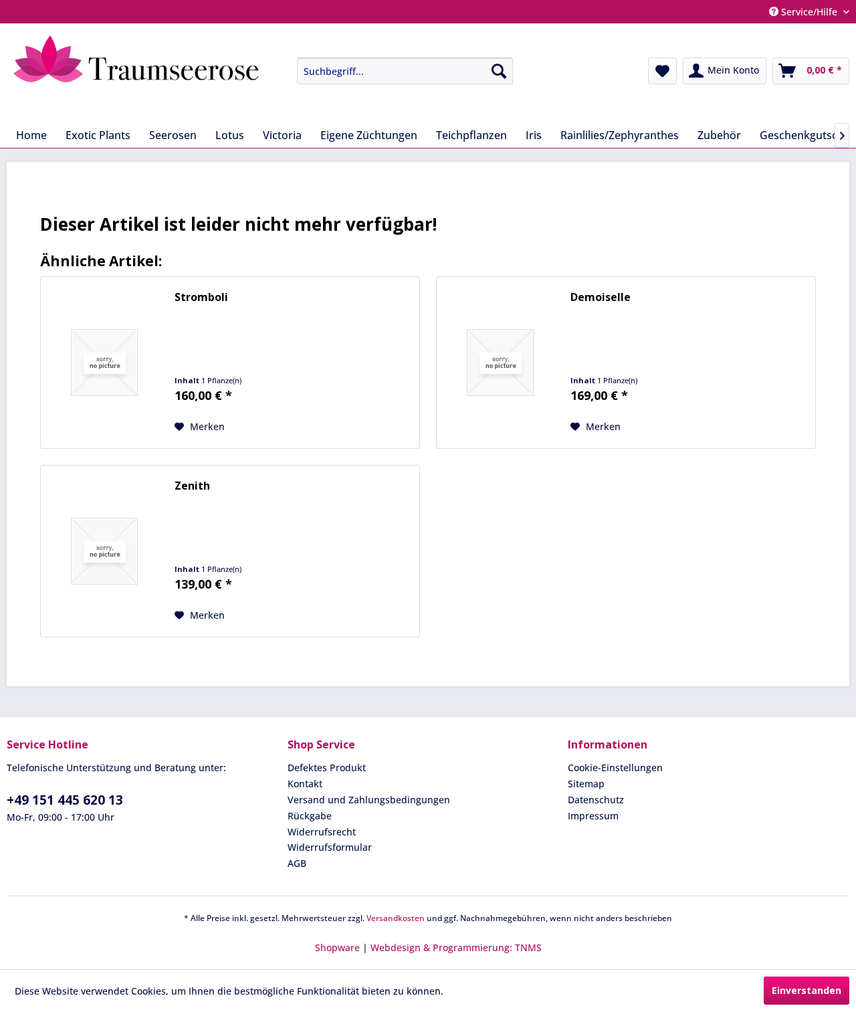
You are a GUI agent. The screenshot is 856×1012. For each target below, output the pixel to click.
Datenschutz (596, 799)
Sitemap (586, 783)
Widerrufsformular (330, 847)
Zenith (192, 486)
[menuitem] (395, 71)
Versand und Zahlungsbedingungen (369, 799)
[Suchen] (499, 71)
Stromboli (201, 297)
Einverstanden (806, 990)
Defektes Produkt (327, 767)
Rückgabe (310, 815)
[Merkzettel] (662, 71)
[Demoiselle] (500, 362)
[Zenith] (104, 551)
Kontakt (305, 783)
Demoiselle (600, 297)
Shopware (337, 947)
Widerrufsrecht (322, 831)
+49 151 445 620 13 (65, 800)
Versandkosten (395, 918)
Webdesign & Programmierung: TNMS (456, 947)
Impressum (593, 815)
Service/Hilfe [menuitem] (809, 11)
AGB (297, 863)
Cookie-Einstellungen (615, 767)
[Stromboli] (104, 362)
